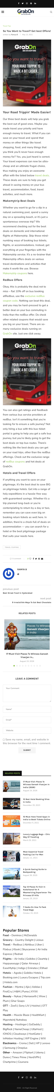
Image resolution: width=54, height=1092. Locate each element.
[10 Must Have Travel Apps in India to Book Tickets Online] (11, 821)
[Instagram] (27, 3)
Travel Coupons (12, 547)
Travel (6, 944)
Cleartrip (42, 958)
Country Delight (24, 940)
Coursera (23, 1062)
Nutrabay (21, 1019)
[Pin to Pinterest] (39, 558)
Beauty (7, 996)
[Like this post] (30, 558)
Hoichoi (35, 1005)
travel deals (42, 175)
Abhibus (29, 944)
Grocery (7, 940)
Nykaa (17, 996)
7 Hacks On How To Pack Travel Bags (34, 908)
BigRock (7, 1029)
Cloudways (19, 1034)
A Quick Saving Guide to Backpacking (35, 870)
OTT (5, 1005)
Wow (42, 996)
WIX (43, 1038)
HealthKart (38, 1015)
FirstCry (7, 991)
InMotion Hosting (13, 1038)
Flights (7, 958)
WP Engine (31, 1038)
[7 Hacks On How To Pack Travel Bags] (11, 911)
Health (7, 1015)
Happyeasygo (11, 963)
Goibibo (30, 958)
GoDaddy (34, 1024)
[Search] (51, 12)
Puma (25, 991)
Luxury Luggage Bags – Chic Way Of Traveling (36, 835)
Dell (31, 1043)
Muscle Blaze (21, 1015)
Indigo (21, 968)
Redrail (18, 954)
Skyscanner (28, 949)
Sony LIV (24, 1005)
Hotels (7, 973)
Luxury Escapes (29, 977)
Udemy (39, 1052)
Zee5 (14, 1005)
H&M (17, 991)
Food (6, 935)
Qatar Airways (29, 963)
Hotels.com (10, 982)
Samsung (9, 1048)
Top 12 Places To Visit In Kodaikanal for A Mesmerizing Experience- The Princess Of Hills (37, 891)
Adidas (36, 987)
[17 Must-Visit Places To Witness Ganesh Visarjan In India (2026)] (27, 634)
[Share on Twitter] (36, 558)
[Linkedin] (35, 3)
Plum (6, 1001)
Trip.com (45, 977)
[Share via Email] (42, 558)
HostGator (35, 1034)
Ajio (27, 987)
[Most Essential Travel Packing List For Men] (11, 856)
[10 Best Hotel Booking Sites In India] (11, 803)
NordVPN (34, 1057)
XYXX (34, 991)
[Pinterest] (31, 3)
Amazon (17, 1052)
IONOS (7, 1034)
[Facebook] (18, 3)
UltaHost (36, 1029)
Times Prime (19, 1057)
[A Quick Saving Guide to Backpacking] (11, 874)
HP (37, 1043)
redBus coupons (15, 461)
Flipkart (28, 1052)
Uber (39, 944)
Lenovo (46, 1043)
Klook (16, 949)
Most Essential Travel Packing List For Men (33, 853)
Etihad (44, 968)
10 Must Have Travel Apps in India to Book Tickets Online (36, 818)
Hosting (8, 1024)
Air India (19, 958)
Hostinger (21, 1024)
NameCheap (22, 1029)
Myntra (19, 987)
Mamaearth (30, 996)
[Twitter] (22, 3)
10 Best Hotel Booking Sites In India (36, 800)
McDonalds (30, 935)
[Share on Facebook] (33, 558)
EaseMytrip (9, 968)
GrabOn (7, 333)
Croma (23, 1043)
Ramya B (14, 34)
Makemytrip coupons (15, 273)
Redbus (17, 944)
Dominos (17, 935)
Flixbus (7, 949)
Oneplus (22, 1048)
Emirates (33, 968)
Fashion (7, 987)
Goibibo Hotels (32, 973)
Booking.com (10, 977)
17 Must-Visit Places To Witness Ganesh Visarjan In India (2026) (36, 784)
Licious (39, 940)
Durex (6, 1057)
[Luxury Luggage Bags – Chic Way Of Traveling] (11, 838)
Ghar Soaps (18, 1001)
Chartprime (9, 1062)
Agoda (18, 973)
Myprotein (9, 1019)
